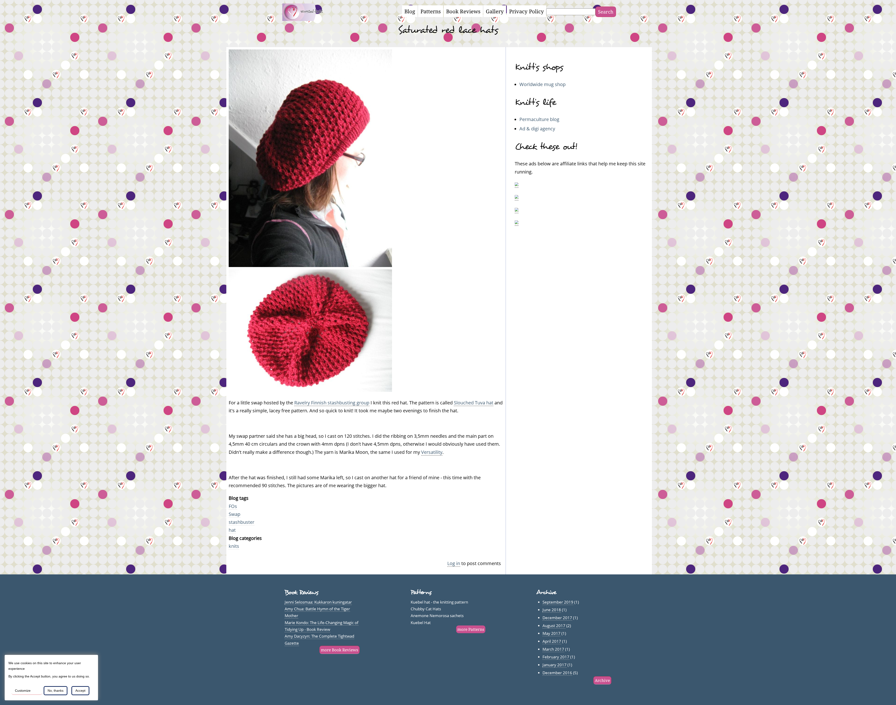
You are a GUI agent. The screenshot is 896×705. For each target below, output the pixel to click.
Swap (234, 514)
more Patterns (470, 629)
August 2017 (553, 625)
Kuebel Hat (421, 622)
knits (234, 546)
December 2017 (557, 617)
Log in (453, 563)
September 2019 (557, 602)
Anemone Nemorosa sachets (437, 615)
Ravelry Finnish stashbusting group (331, 402)
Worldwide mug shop (542, 84)
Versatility (431, 452)
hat (232, 530)
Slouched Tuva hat (473, 402)
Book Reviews (463, 11)
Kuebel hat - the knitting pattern (439, 602)
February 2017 (555, 657)
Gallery (495, 11)
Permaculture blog (539, 119)
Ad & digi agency (537, 128)
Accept (80, 690)
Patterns (430, 11)
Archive (602, 680)
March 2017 (553, 649)
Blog (409, 11)
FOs (233, 506)
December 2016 (557, 672)
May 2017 (551, 633)
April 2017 (551, 641)
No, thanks (55, 690)
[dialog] (51, 677)
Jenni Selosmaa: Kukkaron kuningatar (318, 602)
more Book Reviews (339, 650)
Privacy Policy (526, 11)
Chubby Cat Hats (426, 608)
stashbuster (241, 522)
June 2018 (551, 609)
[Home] (305, 19)
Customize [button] (23, 690)
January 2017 (554, 664)
